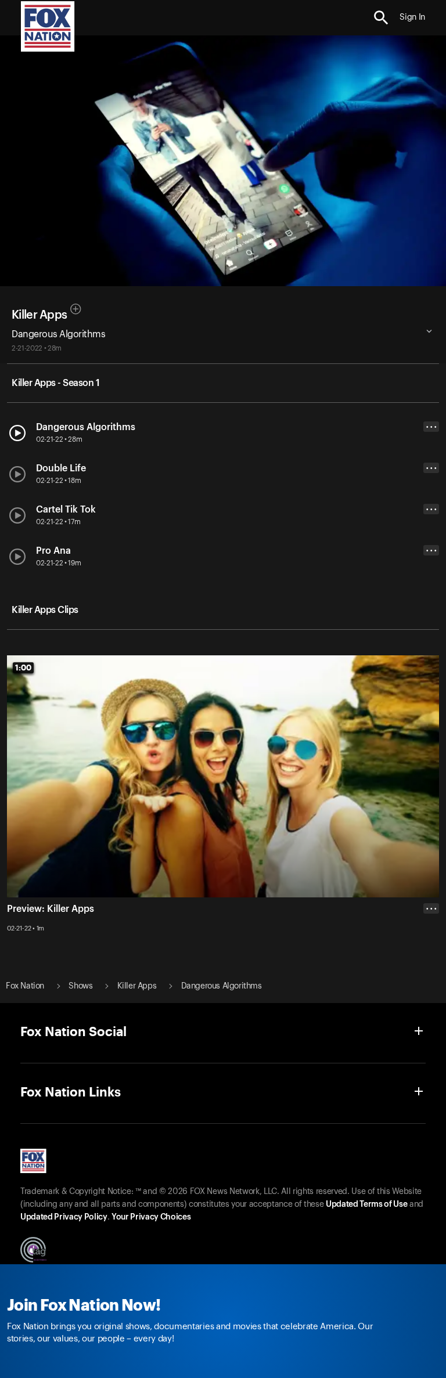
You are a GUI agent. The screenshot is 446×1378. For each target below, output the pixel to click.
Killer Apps (39, 315)
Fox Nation (25, 986)
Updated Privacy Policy (63, 1217)
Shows (80, 986)
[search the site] (381, 17)
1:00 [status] (23, 667)
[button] (381, 17)
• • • (431, 427)
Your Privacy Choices (151, 1217)
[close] (431, 955)
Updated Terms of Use (366, 1204)
